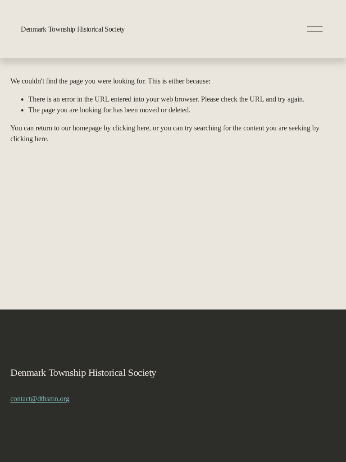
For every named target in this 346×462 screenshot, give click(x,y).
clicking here (131, 128)
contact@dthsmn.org (39, 398)
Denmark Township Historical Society (73, 29)
